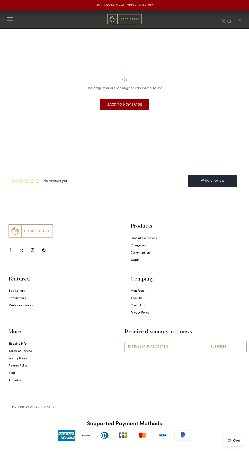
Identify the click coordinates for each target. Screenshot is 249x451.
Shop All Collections (144, 238)
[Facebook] (10, 250)
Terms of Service (20, 351)
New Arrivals (17, 298)
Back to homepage (124, 105)
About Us (136, 298)
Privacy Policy (140, 312)
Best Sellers (17, 290)
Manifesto (137, 290)
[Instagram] (32, 250)
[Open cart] (239, 21)
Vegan (135, 260)
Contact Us (138, 305)
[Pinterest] (43, 250)
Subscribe (218, 346)
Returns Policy (18, 365)
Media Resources (21, 305)
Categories (138, 245)
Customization (140, 252)
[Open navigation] (10, 19)
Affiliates (15, 380)
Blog (12, 373)
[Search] (229, 21)
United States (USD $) (31, 407)
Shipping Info (18, 343)
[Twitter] (21, 250)
